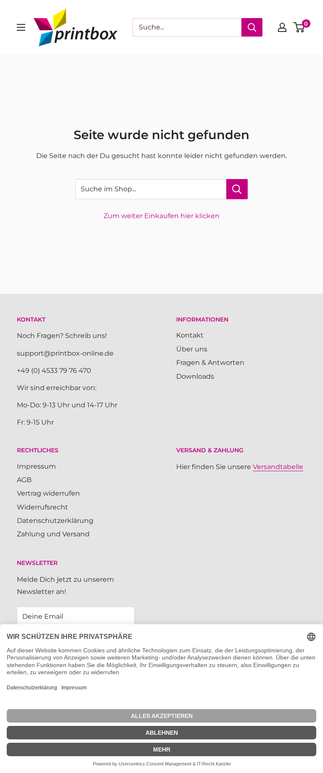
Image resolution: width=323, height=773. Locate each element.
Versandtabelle (278, 467)
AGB (24, 480)
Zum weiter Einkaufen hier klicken (161, 216)
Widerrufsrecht (42, 507)
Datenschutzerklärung (55, 521)
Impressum (36, 466)
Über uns (191, 349)
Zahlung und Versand (53, 534)
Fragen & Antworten (210, 363)
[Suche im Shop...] (237, 189)
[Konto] (282, 27)
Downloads (195, 376)
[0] (299, 27)
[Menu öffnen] (21, 27)
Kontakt (190, 335)
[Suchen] (251, 27)
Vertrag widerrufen (48, 493)
